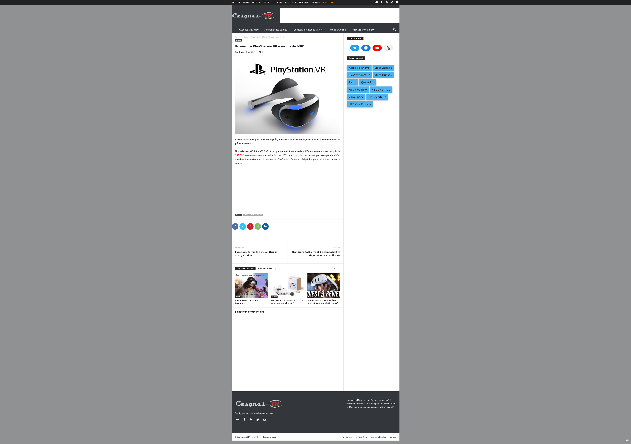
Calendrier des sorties (275, 29)
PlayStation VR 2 (359, 75)
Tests (265, 2)
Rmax (241, 52)
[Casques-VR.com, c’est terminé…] (251, 285)
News (246, 2)
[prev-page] (334, 268)
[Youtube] (397, 2)
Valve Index (356, 97)
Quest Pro (367, 82)
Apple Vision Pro (359, 68)
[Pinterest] (250, 226)
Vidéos (256, 2)
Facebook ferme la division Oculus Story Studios (256, 253)
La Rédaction (361, 437)
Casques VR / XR (248, 29)
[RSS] (387, 2)
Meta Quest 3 (383, 68)
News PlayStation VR (253, 215)
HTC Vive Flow (358, 89)
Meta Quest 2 (383, 75)
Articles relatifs (245, 268)
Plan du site (346, 437)
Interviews (301, 2)
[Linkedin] (265, 226)
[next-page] (338, 268)
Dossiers (277, 2)
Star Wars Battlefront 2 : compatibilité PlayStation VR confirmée (316, 253)
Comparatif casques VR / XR (308, 29)
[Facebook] (382, 2)
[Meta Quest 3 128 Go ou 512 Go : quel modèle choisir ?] (287, 285)
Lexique (315, 2)
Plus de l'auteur (265, 268)
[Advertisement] (339, 15)
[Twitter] (392, 2)
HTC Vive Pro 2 (381, 89)
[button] (394, 29)
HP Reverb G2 (377, 97)
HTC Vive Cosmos (360, 104)
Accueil (236, 2)
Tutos (289, 2)
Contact (393, 437)
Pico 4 (352, 82)
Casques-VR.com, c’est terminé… (246, 302)
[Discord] (377, 2)
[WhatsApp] (258, 226)
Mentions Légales (378, 437)
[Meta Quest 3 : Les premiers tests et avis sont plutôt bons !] (323, 285)
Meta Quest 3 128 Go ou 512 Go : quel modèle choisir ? (287, 302)
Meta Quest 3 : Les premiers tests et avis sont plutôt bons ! (322, 302)
